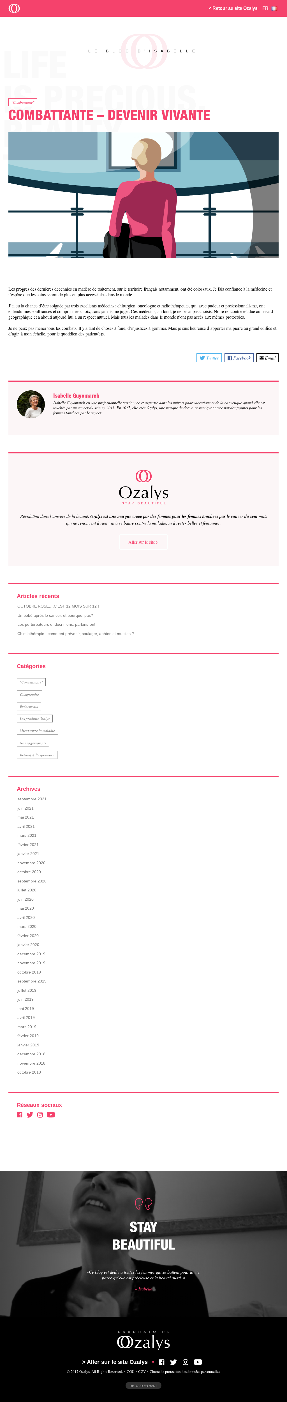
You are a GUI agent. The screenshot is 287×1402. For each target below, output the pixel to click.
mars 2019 (26, 1027)
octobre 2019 (29, 972)
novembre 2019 (31, 963)
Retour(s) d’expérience (37, 754)
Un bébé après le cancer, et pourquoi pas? (55, 615)
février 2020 (28, 935)
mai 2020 (25, 908)
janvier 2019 (28, 1045)
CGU (130, 1371)
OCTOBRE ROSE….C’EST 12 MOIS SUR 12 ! (58, 606)
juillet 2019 (26, 990)
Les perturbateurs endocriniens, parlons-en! (56, 624)
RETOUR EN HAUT (143, 1385)
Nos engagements (33, 742)
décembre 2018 (31, 1054)
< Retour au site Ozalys (233, 8)
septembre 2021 (32, 799)
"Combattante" (22, 102)
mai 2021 (25, 817)
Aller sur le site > (143, 542)
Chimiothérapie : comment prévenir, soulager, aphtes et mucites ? (75, 633)
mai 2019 (25, 1008)
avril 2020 (26, 917)
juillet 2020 (26, 890)
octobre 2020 (29, 872)
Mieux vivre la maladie (37, 730)
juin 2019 (25, 999)
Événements (29, 706)
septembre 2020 (32, 881)
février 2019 (28, 1035)
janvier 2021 (28, 853)
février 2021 (28, 844)
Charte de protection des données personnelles (185, 1371)
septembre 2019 (32, 981)
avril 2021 (26, 826)
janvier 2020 (28, 944)
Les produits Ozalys (35, 718)
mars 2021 (26, 835)
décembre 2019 (31, 954)
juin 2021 (25, 808)
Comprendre (29, 694)
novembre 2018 (31, 1063)
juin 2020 (25, 899)
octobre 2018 (29, 1072)
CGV (142, 1371)
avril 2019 (26, 1017)
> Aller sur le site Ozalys (115, 1362)
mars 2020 (26, 926)
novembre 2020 (31, 863)
